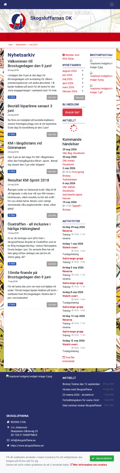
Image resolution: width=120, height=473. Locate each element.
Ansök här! (72, 112)
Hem (11, 45)
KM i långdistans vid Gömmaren (25, 145)
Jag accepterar (103, 458)
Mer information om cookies (89, 464)
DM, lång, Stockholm (73, 153)
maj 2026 (67, 79)
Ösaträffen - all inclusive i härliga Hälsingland (29, 226)
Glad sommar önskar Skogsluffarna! (82, 405)
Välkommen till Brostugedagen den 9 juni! (30, 63)
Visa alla (79, 97)
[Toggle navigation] (112, 4)
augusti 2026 (69, 70)
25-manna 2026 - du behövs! (78, 394)
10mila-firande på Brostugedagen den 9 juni (29, 274)
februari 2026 (69, 91)
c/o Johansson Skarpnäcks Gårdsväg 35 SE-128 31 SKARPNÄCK (24, 431)
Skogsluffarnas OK (51, 18)
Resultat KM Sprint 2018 (28, 180)
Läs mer (52, 97)
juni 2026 (67, 75)
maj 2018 (33, 45)
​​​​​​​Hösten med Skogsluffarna (77, 389)
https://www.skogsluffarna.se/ (27, 445)
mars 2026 (68, 87)
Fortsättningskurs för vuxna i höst (80, 400)
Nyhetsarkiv (21, 45)
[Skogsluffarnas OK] (17, 20)
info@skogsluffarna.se (23, 440)
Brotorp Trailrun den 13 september (81, 384)
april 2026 (67, 83)
